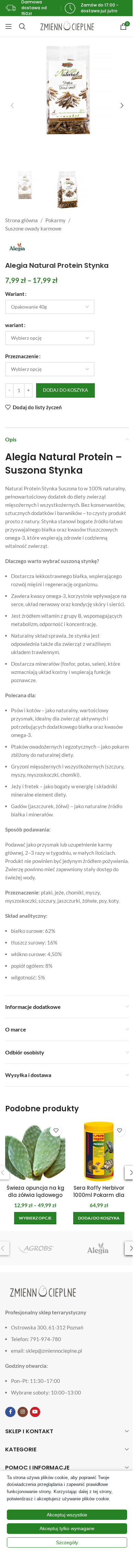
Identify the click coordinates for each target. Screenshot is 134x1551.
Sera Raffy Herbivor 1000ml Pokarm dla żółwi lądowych (98, 1195)
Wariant (14, 294)
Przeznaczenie (21, 356)
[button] (12, 105)
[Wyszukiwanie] (22, 26)
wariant (14, 325)
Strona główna (21, 220)
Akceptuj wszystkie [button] (67, 1514)
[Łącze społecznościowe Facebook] (10, 1412)
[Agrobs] (36, 1248)
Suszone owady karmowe (33, 228)
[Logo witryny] (67, 26)
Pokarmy (55, 220)
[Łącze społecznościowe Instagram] (23, 1412)
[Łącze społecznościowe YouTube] (35, 1412)
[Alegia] (98, 1248)
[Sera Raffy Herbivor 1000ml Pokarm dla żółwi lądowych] (99, 1151)
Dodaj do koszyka (65, 390)
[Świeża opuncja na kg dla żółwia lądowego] (35, 1151)
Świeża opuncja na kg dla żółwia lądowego (35, 1191)
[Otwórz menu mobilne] (8, 26)
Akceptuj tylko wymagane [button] (67, 1528)
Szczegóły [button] (67, 1542)
